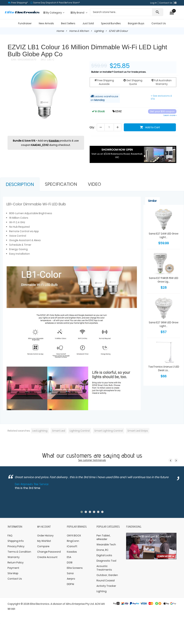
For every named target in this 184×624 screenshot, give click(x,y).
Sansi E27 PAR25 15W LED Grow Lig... (163, 279)
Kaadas (54, 140)
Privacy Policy (16, 546)
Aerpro (71, 578)
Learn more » (170, 115)
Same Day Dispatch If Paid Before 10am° (56, 2)
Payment (13, 568)
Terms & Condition (19, 552)
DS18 (69, 562)
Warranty (14, 557)
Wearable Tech (106, 544)
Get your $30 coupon (162, 111)
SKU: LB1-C (47, 59)
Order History (45, 535)
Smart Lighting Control (108, 430)
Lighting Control (80, 430)
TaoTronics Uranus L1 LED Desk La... (163, 368)
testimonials (99, 460)
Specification (61, 184)
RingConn (73, 541)
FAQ (10, 535)
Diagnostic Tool (106, 560)
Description (20, 184)
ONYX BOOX (74, 535)
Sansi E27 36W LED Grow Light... (163, 324)
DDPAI (70, 584)
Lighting (99, 31)
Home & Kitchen (79, 31)
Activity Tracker (106, 586)
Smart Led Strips (137, 430)
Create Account (47, 557)
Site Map (13, 573)
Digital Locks (104, 555)
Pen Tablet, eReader (103, 537)
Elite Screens (75, 568)
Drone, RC (102, 550)
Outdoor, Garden (107, 575)
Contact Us (165, 2)
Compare (43, 546)
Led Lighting (39, 430)
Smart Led (58, 430)
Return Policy (16, 562)
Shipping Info (16, 541)
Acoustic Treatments (104, 567)
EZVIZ (117, 111)
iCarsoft (72, 546)
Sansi (70, 573)
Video (94, 184)
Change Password (49, 552)
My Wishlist (44, 541)
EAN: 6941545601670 (23, 59)
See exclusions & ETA (161, 97)
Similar (152, 201)
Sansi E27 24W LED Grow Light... (163, 235)
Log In (153, 2)
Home (60, 31)
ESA (69, 557)
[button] (81, 72)
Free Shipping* (19, 2)
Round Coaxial (105, 580)
